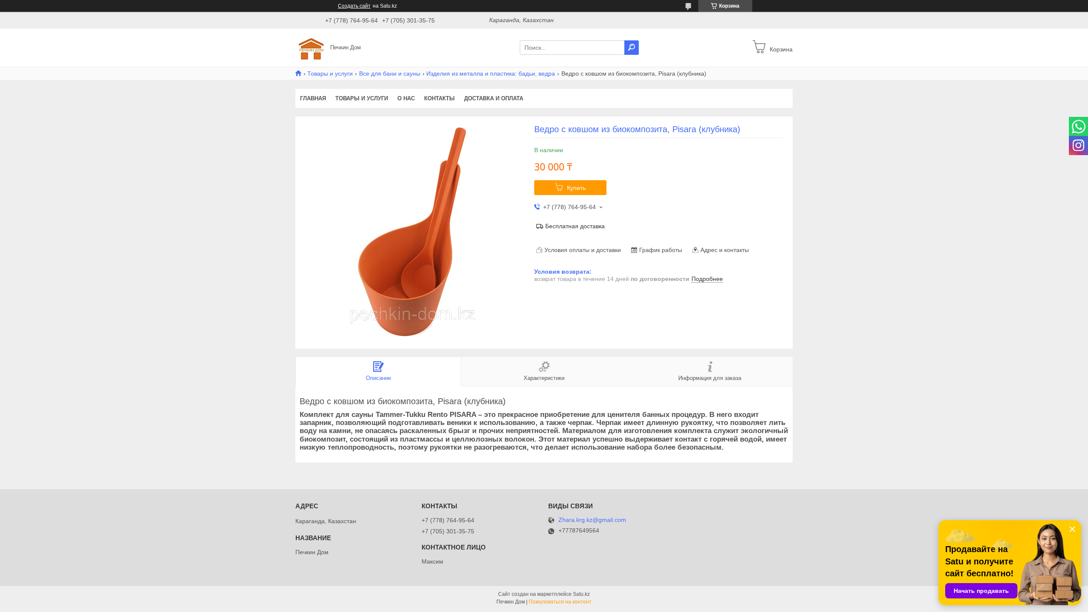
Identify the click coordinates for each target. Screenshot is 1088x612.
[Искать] (631, 47)
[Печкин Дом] (310, 47)
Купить (576, 187)
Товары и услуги (330, 73)
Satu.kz (581, 594)
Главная (313, 98)
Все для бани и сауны (389, 73)
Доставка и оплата (493, 98)
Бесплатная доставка (575, 226)
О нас (406, 98)
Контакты (439, 98)
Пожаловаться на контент (560, 602)
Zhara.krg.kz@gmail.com (592, 520)
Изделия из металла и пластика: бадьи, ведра (490, 73)
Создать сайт (354, 6)
